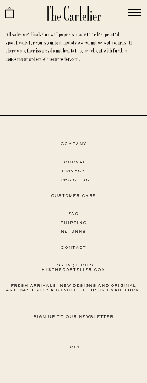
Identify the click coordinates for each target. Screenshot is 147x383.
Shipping (74, 223)
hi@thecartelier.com (73, 270)
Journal (73, 162)
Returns (73, 231)
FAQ (73, 214)
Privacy (73, 171)
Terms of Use (73, 180)
